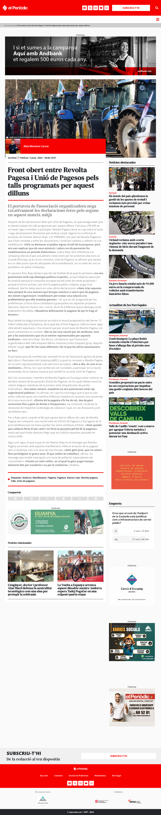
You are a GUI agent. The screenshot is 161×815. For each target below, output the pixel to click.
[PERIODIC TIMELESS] (132, 604)
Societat (12, 25)
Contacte (58, 775)
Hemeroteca (100, 775)
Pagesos (61, 477)
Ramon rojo (73, 477)
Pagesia (52, 477)
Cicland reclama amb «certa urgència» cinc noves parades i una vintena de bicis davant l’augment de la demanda (131, 245)
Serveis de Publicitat (78, 775)
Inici (5, 25)
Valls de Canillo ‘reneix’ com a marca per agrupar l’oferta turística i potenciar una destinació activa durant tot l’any (131, 431)
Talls (13, 480)
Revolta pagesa (89, 477)
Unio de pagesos (26, 480)
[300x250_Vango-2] (132, 660)
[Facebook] (84, 7)
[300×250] (132, 490)
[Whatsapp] (106, 7)
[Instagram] (95, 7)
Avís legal (116, 775)
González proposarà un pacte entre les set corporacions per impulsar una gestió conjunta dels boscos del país (130, 387)
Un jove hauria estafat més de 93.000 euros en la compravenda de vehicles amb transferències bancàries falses (131, 289)
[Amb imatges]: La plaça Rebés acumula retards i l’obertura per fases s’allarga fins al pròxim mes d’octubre (129, 344)
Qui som (44, 775)
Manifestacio (39, 477)
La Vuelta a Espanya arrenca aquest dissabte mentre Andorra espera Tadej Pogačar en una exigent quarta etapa (80, 590)
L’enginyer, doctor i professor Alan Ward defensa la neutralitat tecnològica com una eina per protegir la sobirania (30, 590)
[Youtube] (101, 7)
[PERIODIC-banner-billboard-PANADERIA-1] (80, 74)
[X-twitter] (90, 7)
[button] (156, 8)
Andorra (26, 477)
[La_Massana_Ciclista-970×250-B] (55, 533)
